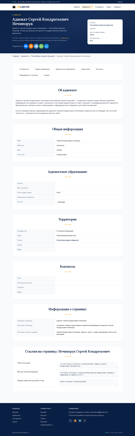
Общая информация (42, 69)
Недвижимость (47, 425)
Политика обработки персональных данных (86, 415)
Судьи (108, 7)
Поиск (43, 418)
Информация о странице (29, 75)
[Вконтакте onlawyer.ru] (70, 420)
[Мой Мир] (46, 46)
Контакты (99, 69)
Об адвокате (24, 69)
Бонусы (44, 415)
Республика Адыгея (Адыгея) (42, 56)
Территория (85, 69)
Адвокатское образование (65, 69)
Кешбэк (43, 412)
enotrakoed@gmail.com (99, 412)
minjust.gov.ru (65, 38)
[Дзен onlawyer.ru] (84, 420)
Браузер (44, 422)
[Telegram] (36, 46)
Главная (15, 56)
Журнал (120, 2)
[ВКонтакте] (26, 46)
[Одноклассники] (31, 46)
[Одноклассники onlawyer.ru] (75, 420)
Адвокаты (86, 7)
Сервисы (117, 7)
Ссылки (46, 75)
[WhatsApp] (41, 46)
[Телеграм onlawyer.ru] (80, 420)
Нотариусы (99, 7)
